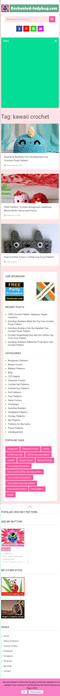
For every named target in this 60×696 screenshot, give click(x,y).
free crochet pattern (17, 489)
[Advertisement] (30, 76)
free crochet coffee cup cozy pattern (25, 472)
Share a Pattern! (11, 641)
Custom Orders (11, 646)
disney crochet (26, 460)
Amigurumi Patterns (18, 360)
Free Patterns (15, 396)
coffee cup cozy (15, 454)
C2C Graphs (14, 376)
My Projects (14, 420)
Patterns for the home (19, 424)
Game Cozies (15, 400)
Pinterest (8, 661)
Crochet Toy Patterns (18, 388)
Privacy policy (35, 692)
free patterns (37, 489)
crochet (11, 460)
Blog (10, 372)
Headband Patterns (18, 412)
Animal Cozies (15, 364)
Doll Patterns (14, 392)
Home (6, 636)
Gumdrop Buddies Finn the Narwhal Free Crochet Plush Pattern (28, 330)
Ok (24, 692)
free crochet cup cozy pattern (21, 483)
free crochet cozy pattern (19, 477)
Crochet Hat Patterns (18, 384)
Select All (6, 549)
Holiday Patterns (16, 416)
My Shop (8, 666)
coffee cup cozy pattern (38, 454)
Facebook (8, 651)
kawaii (10, 495)
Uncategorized (15, 432)
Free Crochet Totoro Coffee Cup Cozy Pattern (29, 257)
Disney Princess (45, 460)
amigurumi (13, 449)
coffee (46, 449)
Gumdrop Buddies (17, 408)
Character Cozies (16, 380)
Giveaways (13, 404)
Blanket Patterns (16, 368)
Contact (7, 671)
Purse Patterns (15, 428)
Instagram (8, 656)
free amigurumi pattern (18, 466)
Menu (6, 41)
